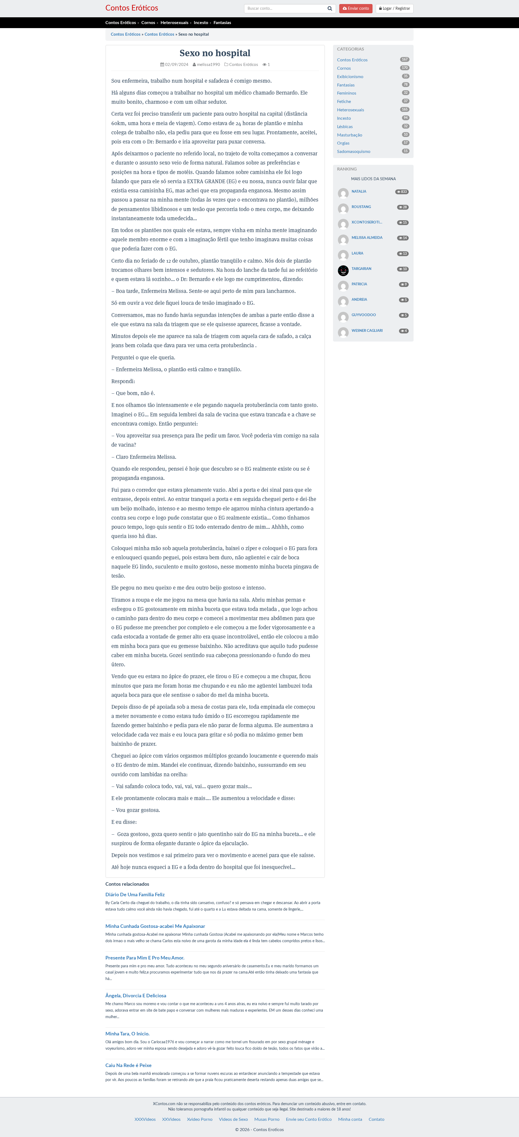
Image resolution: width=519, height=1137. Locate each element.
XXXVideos (145, 1119)
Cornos (148, 23)
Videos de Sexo (233, 1119)
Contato (376, 1119)
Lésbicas (372, 127)
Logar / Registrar (396, 9)
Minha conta (350, 1119)
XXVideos (171, 1119)
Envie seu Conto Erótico (309, 1119)
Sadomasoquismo (372, 151)
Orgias (372, 143)
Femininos (372, 93)
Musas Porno (267, 1119)
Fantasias (222, 23)
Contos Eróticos (131, 8)
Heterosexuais (174, 23)
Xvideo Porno (199, 1119)
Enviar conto (358, 9)
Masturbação (372, 135)
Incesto (201, 23)
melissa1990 (208, 65)
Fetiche (372, 101)
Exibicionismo (372, 77)
